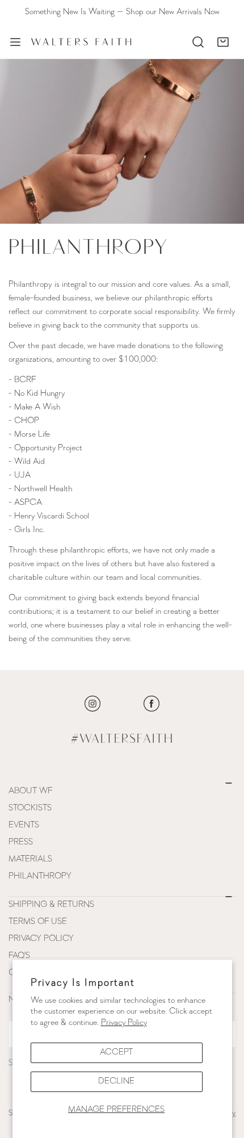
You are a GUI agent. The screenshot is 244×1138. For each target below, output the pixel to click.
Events (24, 825)
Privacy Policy (124, 1023)
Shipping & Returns (51, 905)
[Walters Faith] (81, 42)
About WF (30, 791)
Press (21, 842)
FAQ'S (19, 956)
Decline (116, 1081)
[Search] (198, 42)
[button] (223, 42)
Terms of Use (38, 922)
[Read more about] (92, 704)
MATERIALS (30, 859)
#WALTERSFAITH (122, 739)
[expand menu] (15, 42)
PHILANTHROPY (40, 876)
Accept (116, 1052)
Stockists (30, 808)
